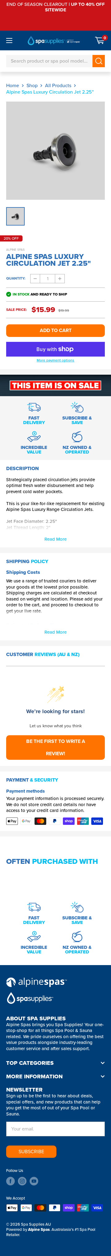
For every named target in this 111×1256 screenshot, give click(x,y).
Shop (32, 85)
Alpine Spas (15, 249)
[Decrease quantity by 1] (35, 278)
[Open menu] (9, 40)
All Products (58, 85)
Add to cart (56, 330)
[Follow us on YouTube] (34, 1181)
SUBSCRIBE (31, 1151)
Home (12, 85)
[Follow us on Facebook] (10, 1181)
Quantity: (15, 278)
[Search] (98, 61)
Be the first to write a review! (55, 747)
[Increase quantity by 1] (59, 278)
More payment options (55, 360)
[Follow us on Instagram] (22, 1181)
